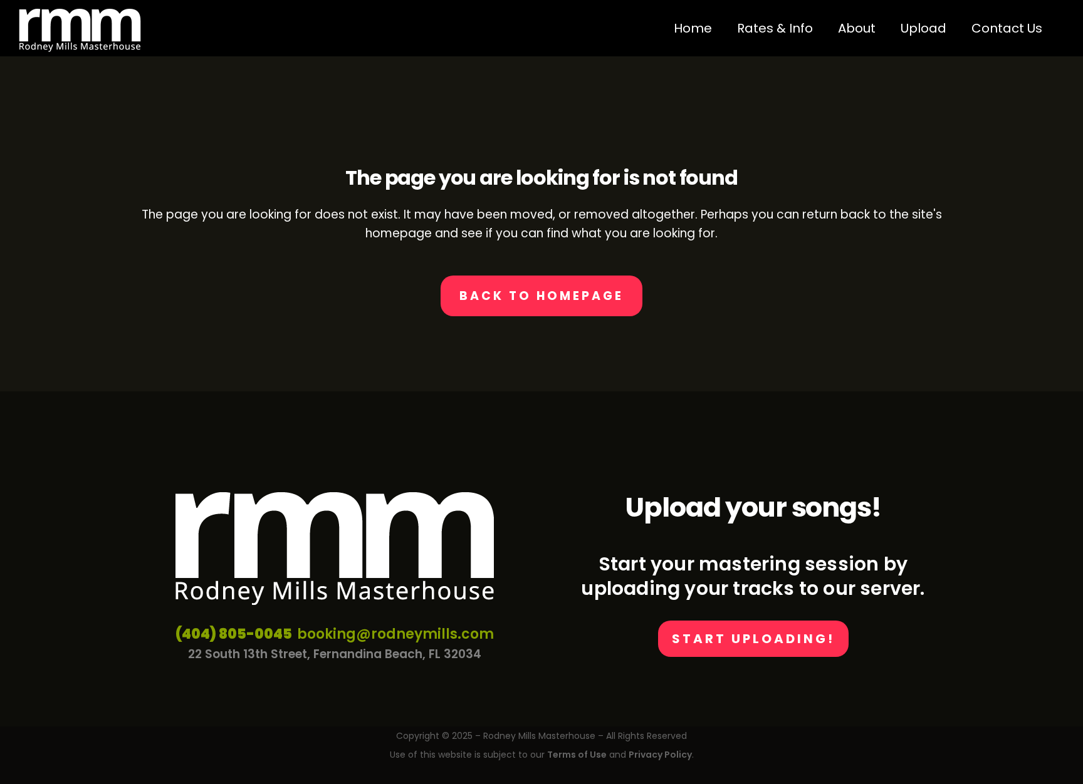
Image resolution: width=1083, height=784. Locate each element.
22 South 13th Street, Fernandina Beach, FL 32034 (334, 654)
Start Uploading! (753, 638)
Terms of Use (577, 754)
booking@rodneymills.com (395, 634)
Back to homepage (541, 295)
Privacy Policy (660, 754)
